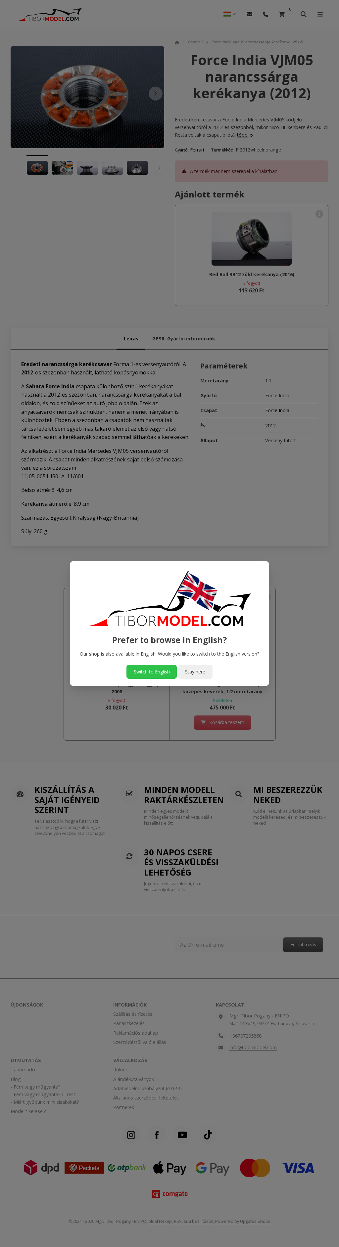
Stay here (195, 671)
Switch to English (152, 671)
